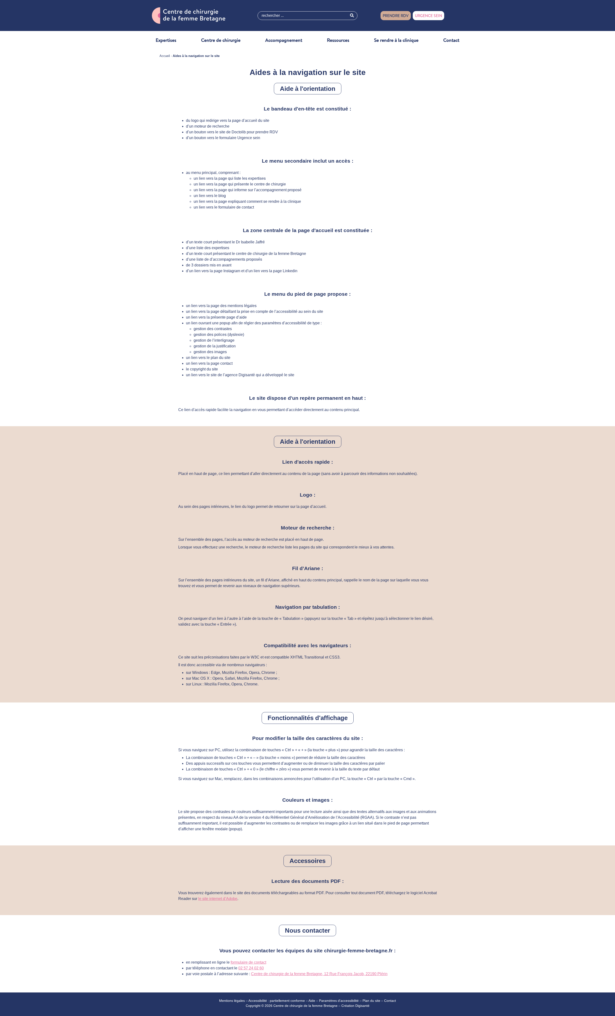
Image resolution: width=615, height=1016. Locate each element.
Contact (451, 40)
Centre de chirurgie (220, 40)
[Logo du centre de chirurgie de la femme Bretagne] (188, 15)
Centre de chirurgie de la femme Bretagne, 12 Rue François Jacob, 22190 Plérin (319, 974)
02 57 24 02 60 (251, 968)
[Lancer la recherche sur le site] (352, 15)
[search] (307, 15)
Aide (311, 1001)
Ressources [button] (338, 40)
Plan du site (371, 1001)
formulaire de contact (248, 962)
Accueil (165, 56)
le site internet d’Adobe (217, 899)
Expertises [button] (166, 40)
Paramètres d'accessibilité (339, 1001)
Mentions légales (232, 1001)
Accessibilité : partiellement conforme (276, 1001)
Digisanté (362, 1006)
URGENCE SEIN (428, 15)
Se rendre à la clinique (396, 40)
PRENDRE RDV (396, 15)
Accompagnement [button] (283, 40)
